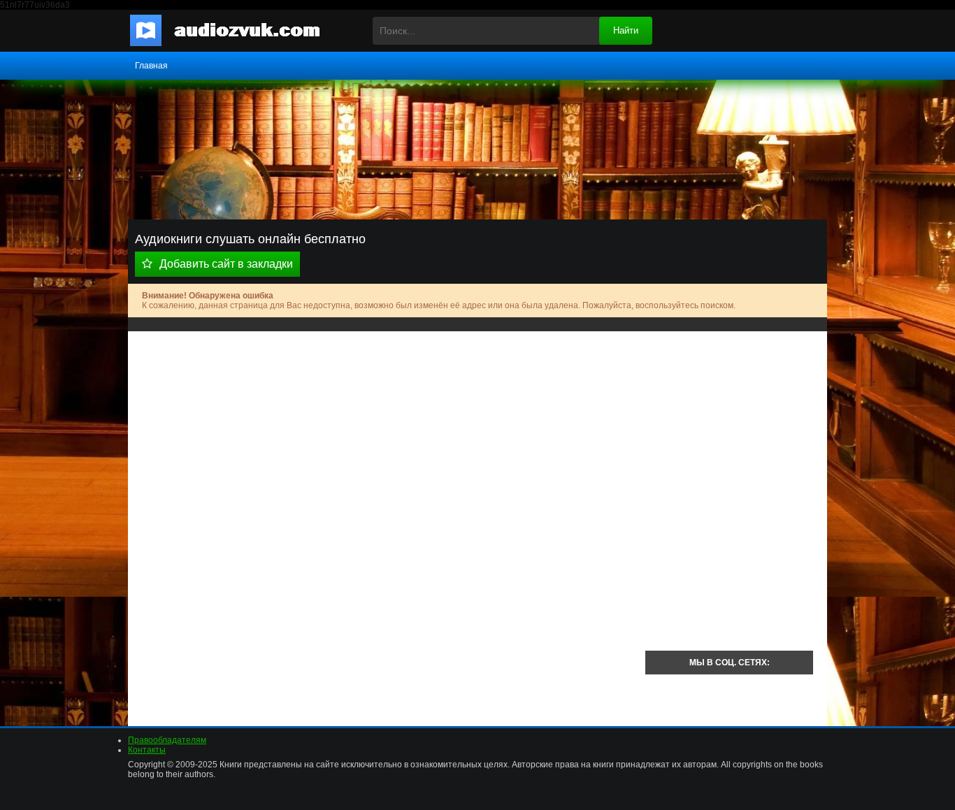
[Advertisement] (386, 443)
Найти (625, 30)
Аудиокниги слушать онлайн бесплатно (236, 30)
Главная (151, 66)
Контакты (147, 750)
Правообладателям (167, 740)
